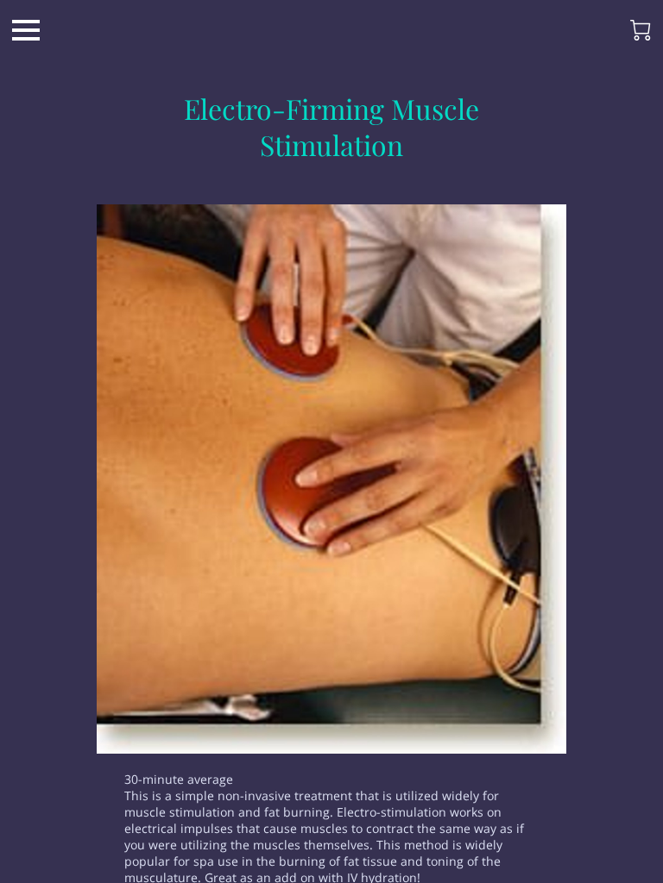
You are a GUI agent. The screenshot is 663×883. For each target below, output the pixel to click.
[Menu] (26, 30)
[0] (640, 30)
